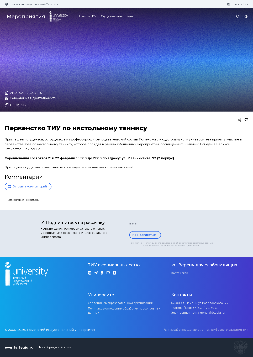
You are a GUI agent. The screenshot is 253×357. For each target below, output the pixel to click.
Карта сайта (179, 273)
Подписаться (146, 235)
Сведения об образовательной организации (120, 303)
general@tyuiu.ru (212, 312)
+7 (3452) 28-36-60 (205, 307)
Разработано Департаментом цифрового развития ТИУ (208, 329)
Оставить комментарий (30, 186)
